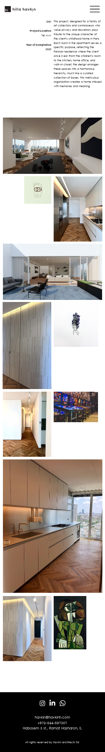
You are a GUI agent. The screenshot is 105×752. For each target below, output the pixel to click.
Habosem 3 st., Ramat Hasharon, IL (52, 728)
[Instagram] (42, 703)
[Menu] (95, 9)
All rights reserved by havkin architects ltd (52, 742)
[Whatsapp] (62, 703)
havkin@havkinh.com (52, 717)
